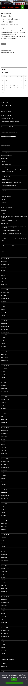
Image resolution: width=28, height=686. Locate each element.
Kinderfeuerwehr (6, 188)
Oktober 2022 (4, 363)
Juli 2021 (3, 405)
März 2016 (3, 585)
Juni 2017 (3, 543)
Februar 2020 (4, 453)
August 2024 (4, 301)
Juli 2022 (3, 371)
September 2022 (5, 366)
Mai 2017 (3, 546)
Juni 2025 (3, 273)
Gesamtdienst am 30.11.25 (7, 126)
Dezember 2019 (4, 458)
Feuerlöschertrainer (6, 176)
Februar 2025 (4, 284)
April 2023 (3, 346)
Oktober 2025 (4, 261)
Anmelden (3, 663)
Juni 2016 (3, 577)
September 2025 (5, 264)
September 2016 (5, 568)
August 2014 (4, 639)
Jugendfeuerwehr (6, 179)
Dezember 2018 (4, 492)
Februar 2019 (4, 487)
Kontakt (3, 213)
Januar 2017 (4, 557)
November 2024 (5, 292)
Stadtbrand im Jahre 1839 (8, 245)
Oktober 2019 (4, 464)
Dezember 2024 (4, 289)
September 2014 (5, 636)
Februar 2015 (4, 622)
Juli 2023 (3, 337)
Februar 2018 (4, 520)
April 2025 (3, 278)
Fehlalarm (8, 13)
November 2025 (5, 258)
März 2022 (3, 382)
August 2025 (4, 267)
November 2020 (5, 427)
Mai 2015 (3, 613)
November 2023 (5, 326)
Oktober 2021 (4, 396)
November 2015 (5, 596)
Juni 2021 (3, 408)
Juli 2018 (3, 506)
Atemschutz (4, 161)
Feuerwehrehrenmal (6, 236)
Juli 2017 (3, 540)
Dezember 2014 (4, 627)
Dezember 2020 (4, 425)
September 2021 (5, 399)
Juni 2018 (3, 509)
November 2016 (5, 563)
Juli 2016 (3, 574)
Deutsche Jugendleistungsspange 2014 (11, 182)
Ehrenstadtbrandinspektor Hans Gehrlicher (12, 233)
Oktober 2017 (4, 532)
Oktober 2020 (4, 430)
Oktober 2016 (4, 565)
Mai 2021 (3, 411)
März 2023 (3, 349)
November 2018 (5, 495)
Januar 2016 (4, 591)
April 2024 (3, 312)
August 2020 (4, 436)
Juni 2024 (3, 306)
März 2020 (3, 450)
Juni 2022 (3, 374)
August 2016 (4, 571)
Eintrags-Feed (4, 666)
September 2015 (5, 602)
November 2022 (5, 360)
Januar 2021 (4, 422)
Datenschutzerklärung (6, 155)
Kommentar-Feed (5, 669)
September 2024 (5, 298)
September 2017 (5, 534)
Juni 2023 (3, 340)
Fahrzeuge (4, 167)
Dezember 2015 (4, 594)
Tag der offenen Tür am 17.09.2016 (10, 220)
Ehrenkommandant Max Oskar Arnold (11, 230)
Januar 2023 (4, 354)
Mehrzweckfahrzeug (7, 174)
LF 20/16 (3, 43)
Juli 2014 (3, 642)
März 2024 (3, 315)
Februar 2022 (4, 385)
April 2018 (3, 515)
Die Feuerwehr (4, 158)
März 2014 (3, 653)
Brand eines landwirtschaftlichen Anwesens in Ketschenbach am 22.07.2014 (14, 226)
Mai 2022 (3, 377)
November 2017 (5, 529)
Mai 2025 (3, 275)
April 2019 (3, 481)
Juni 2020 (3, 442)
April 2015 (3, 616)
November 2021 (5, 394)
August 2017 (4, 537)
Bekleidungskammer (6, 164)
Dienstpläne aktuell (6, 105)
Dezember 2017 (4, 526)
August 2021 (4, 402)
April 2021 (3, 413)
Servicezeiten (4, 102)
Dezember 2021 (4, 391)
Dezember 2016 (4, 560)
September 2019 (5, 467)
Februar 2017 (4, 554)
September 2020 (5, 433)
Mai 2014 (3, 647)
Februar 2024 (4, 318)
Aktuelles (3, 150)
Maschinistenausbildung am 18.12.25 (10, 121)
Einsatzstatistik (5, 152)
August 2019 (4, 470)
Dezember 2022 (4, 357)
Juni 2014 (3, 644)
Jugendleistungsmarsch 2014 (9, 185)
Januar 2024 (4, 320)
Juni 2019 (3, 475)
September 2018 (5, 501)
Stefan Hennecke (14, 24)
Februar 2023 (4, 351)
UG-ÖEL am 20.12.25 (6, 115)
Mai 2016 (3, 580)
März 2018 (3, 518)
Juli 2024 (3, 304)
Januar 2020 (4, 456)
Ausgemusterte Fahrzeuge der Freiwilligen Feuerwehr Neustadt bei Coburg (14, 170)
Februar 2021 (4, 419)
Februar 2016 (4, 588)
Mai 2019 (3, 478)
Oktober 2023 (4, 329)
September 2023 (5, 332)
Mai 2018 (3, 512)
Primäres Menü (26, 7)
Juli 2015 (3, 608)
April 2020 (3, 447)
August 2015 (4, 605)
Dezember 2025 (4, 256)
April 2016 (3, 582)
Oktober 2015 (4, 599)
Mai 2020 (3, 444)
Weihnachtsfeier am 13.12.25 (8, 124)
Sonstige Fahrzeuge (6, 196)
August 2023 (4, 335)
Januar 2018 (4, 523)
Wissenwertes (4, 223)
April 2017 (3, 549)
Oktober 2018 (4, 498)
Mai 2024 (3, 309)
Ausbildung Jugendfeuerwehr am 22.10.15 (11, 57)
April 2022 (3, 380)
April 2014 (3, 650)
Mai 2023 (3, 343)
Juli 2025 (3, 270)
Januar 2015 (4, 625)
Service (3, 193)
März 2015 (3, 619)
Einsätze (3, 13)
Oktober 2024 (4, 295)
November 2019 (5, 461)
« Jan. (2, 92)
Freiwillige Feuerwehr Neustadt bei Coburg (11, 7)
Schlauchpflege (5, 191)
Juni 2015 (3, 611)
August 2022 (4, 368)
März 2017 (3, 551)
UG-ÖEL (4, 199)
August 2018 (4, 504)
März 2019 (3, 484)
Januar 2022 (4, 388)
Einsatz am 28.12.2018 (6, 207)
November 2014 (5, 630)
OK (14, 679)
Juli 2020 (3, 439)
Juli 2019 (3, 473)
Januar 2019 (4, 489)
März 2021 (3, 416)
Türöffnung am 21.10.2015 (7, 51)
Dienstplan (3, 202)
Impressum (3, 210)
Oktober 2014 (4, 633)
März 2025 (3, 281)
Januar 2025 (4, 287)
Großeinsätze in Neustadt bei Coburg (10, 243)
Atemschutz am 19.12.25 (7, 118)
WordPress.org (4, 671)
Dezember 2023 (4, 323)
